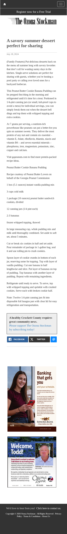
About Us (46, 516)
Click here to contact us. (48, 508)
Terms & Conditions (31, 516)
